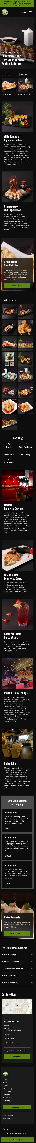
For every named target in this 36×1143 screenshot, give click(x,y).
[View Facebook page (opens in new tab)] (4, 1129)
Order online (17, 1057)
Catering (6, 1095)
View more (8, 851)
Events (5, 1086)
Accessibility (7, 1118)
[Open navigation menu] (30, 12)
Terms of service (8, 1115)
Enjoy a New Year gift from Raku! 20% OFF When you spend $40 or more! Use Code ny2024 (17, 4)
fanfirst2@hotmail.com (11, 1043)
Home (5, 1080)
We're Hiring (7, 1089)
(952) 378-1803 (9, 1039)
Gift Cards (7, 1092)
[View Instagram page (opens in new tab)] (7, 1129)
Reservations (8, 1097)
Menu (24, 12)
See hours (27, 1051)
